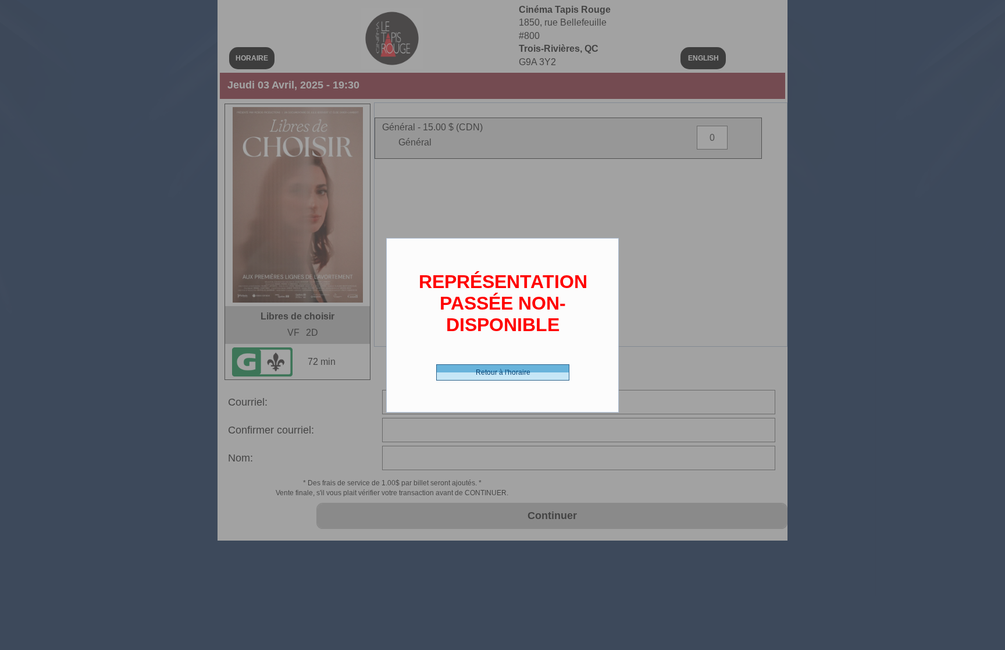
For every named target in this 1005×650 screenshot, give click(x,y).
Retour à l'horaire (503, 372)
